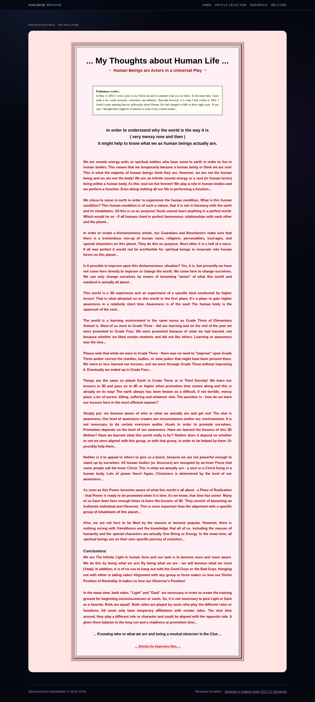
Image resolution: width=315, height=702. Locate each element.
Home (207, 5)
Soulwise (45, 5)
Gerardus (258, 5)
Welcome (279, 5)
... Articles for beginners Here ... (157, 646)
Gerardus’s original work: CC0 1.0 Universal (256, 691)
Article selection (231, 5)
